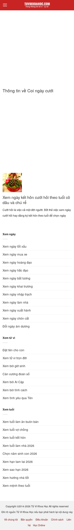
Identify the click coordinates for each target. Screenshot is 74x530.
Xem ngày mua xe (15, 254)
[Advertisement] (37, 47)
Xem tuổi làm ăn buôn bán (21, 421)
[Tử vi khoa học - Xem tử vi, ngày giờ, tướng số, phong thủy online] (37, 5)
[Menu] (5, 5)
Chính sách (57, 519)
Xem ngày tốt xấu (15, 246)
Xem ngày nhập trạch (17, 294)
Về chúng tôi (11, 519)
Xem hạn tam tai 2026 (18, 461)
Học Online (39, 525)
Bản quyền (27, 519)
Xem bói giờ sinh (14, 366)
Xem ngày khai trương (18, 286)
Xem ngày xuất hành (17, 310)
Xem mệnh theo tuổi (16, 485)
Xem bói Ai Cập (13, 382)
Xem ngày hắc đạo (15, 270)
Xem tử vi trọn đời (15, 358)
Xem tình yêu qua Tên (18, 398)
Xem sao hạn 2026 (15, 469)
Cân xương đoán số (16, 374)
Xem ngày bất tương (16, 278)
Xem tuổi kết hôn (14, 437)
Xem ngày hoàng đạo (17, 262)
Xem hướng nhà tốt (16, 477)
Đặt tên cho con (13, 350)
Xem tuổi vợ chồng (15, 429)
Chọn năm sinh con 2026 (20, 453)
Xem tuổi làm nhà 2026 (18, 445)
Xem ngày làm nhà (15, 302)
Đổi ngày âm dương (16, 326)
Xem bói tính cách (15, 390)
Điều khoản (42, 519)
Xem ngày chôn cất (16, 318)
